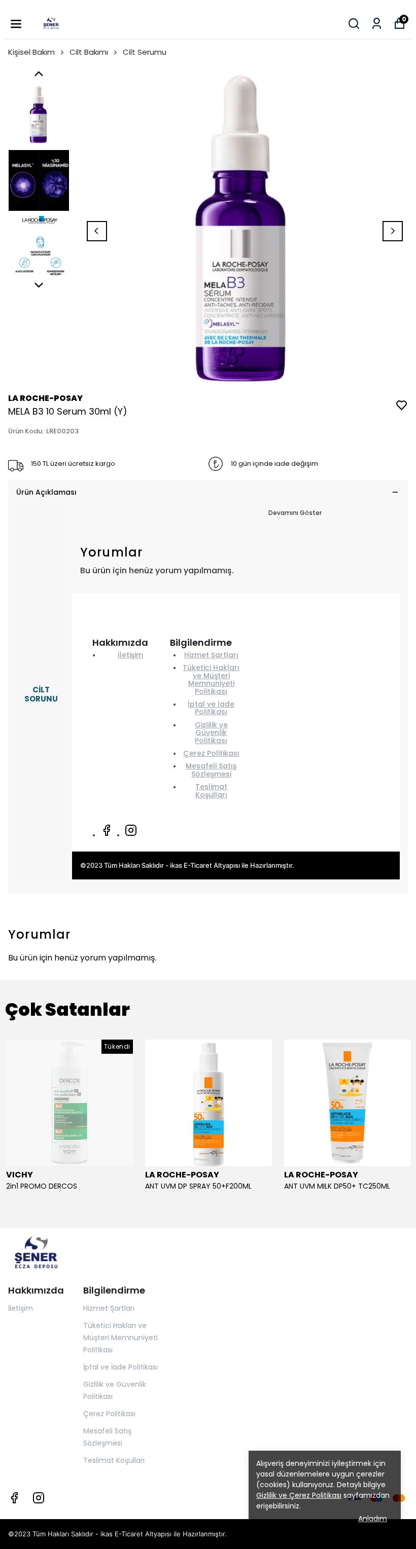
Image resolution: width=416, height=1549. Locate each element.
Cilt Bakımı (89, 52)
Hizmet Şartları (211, 655)
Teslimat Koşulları (211, 790)
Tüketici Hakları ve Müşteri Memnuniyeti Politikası (211, 679)
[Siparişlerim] (376, 23)
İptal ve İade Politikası (211, 708)
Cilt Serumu (144, 52)
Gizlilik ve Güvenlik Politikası (211, 733)
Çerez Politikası (211, 753)
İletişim (130, 655)
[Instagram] (131, 830)
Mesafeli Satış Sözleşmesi (211, 770)
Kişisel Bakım (31, 52)
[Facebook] (106, 830)
